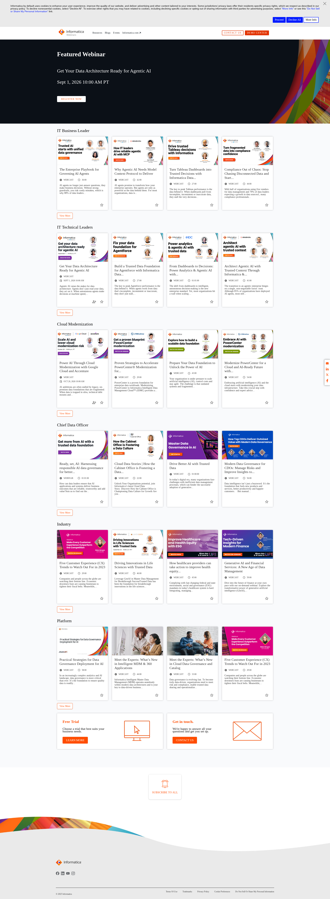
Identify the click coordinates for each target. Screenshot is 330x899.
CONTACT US (185, 740)
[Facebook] (57, 876)
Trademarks (187, 891)
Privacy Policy (203, 891)
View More (64, 215)
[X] (327, 375)
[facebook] (327, 381)
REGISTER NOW (71, 99)
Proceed (279, 19)
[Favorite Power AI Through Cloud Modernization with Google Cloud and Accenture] (102, 402)
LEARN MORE (75, 740)
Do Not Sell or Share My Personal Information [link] (254, 891)
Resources (97, 32)
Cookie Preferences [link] (222, 891)
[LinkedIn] (62, 876)
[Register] (94, 302)
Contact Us (232, 32)
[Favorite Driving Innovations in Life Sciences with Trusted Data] (157, 598)
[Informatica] (71, 33)
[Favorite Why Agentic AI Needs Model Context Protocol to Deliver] (157, 205)
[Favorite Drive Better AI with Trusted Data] (212, 502)
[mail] (327, 364)
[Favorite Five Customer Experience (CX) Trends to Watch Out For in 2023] (102, 598)
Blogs (107, 32)
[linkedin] (327, 370)
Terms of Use (171, 891)
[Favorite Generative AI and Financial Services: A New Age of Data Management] (267, 598)
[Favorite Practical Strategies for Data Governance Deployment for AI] (102, 695)
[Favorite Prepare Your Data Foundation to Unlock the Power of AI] (212, 402)
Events (116, 32)
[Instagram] (73, 876)
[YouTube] (68, 876)
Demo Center (257, 32)
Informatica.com (130, 32)
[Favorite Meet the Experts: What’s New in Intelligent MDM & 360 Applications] (157, 695)
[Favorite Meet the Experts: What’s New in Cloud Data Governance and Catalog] (212, 695)
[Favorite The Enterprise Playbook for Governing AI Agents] (102, 205)
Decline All (294, 19)
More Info (311, 19)
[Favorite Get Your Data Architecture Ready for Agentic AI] (102, 302)
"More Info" (288, 8)
